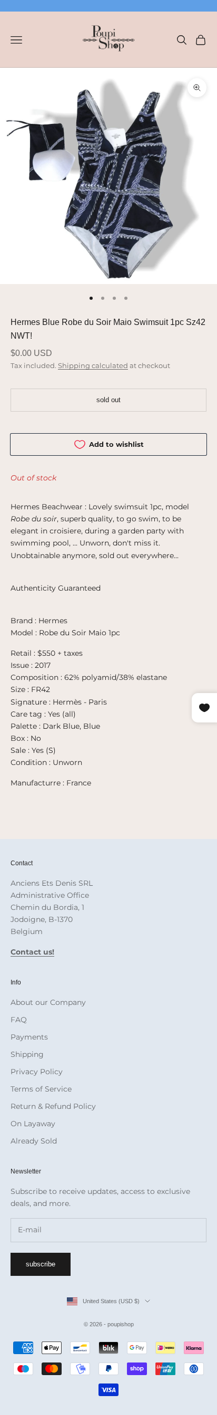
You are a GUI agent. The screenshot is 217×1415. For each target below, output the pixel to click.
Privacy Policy (37, 1071)
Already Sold (34, 1141)
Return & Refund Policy (53, 1106)
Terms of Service (41, 1089)
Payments (29, 1037)
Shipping (27, 1054)
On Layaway (33, 1123)
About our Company (48, 1002)
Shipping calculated (93, 365)
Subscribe (40, 1264)
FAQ (19, 1019)
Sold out (108, 400)
